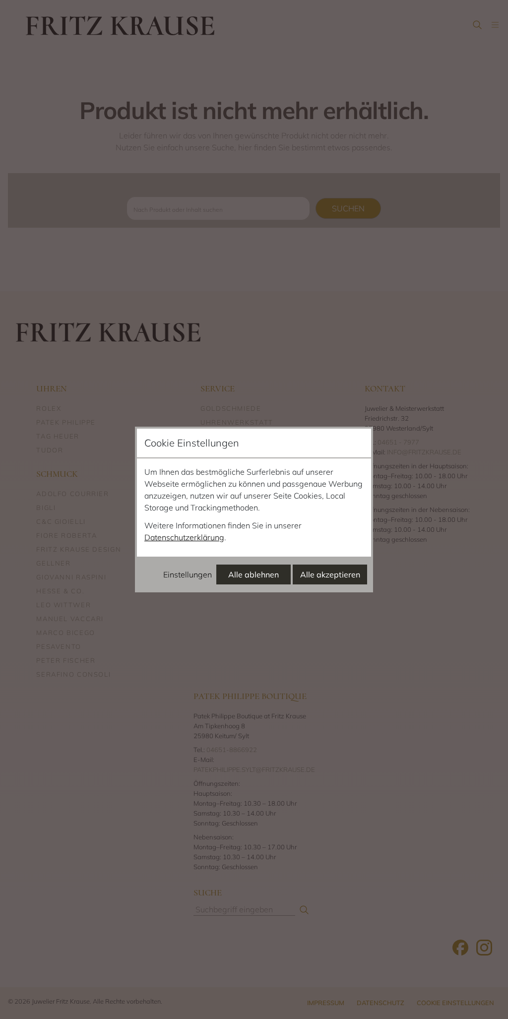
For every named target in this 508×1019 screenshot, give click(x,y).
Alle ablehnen (253, 574)
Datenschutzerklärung (184, 537)
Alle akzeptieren (330, 574)
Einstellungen (187, 574)
